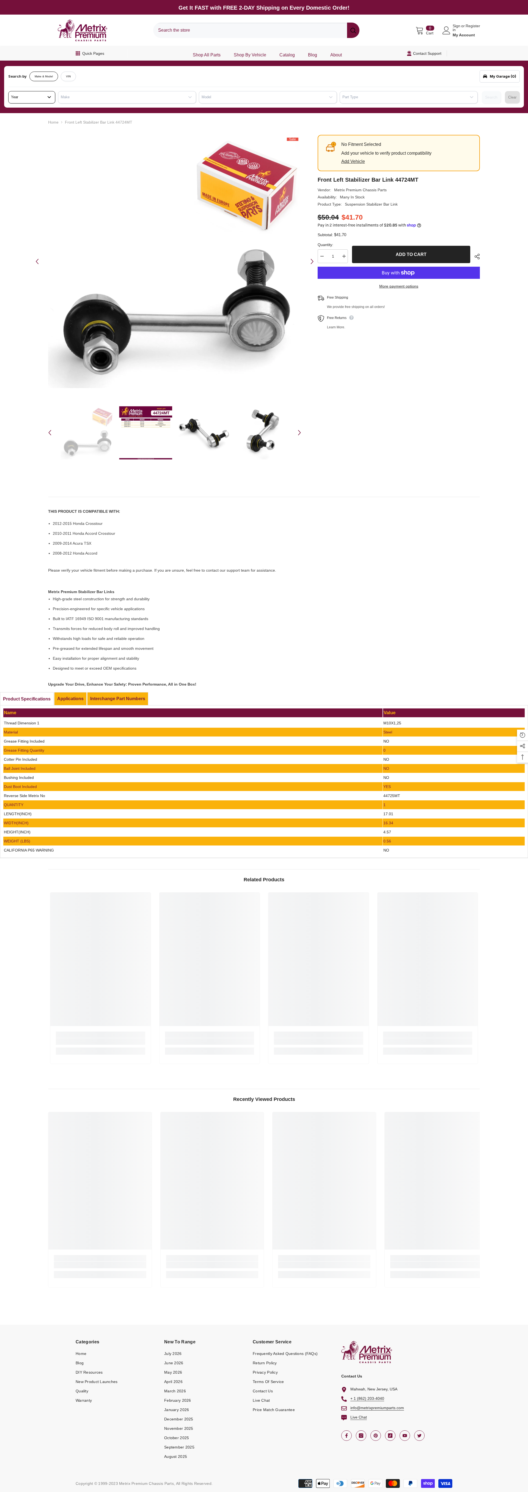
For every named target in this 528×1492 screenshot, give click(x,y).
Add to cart (411, 254)
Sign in (456, 28)
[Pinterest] (375, 1435)
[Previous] (37, 261)
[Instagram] (361, 1435)
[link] (100, 1041)
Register (473, 26)
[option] (174, 261)
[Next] (312, 261)
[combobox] (250, 30)
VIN (68, 76)
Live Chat (358, 1417)
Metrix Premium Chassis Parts (360, 190)
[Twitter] (419, 1435)
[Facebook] (346, 1435)
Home (53, 122)
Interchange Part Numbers (117, 698)
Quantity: (325, 244)
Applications (70, 698)
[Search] (256, 30)
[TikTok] (390, 1435)
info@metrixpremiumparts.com (377, 1408)
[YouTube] (405, 1435)
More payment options (398, 286)
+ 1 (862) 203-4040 (367, 1398)
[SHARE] (475, 256)
